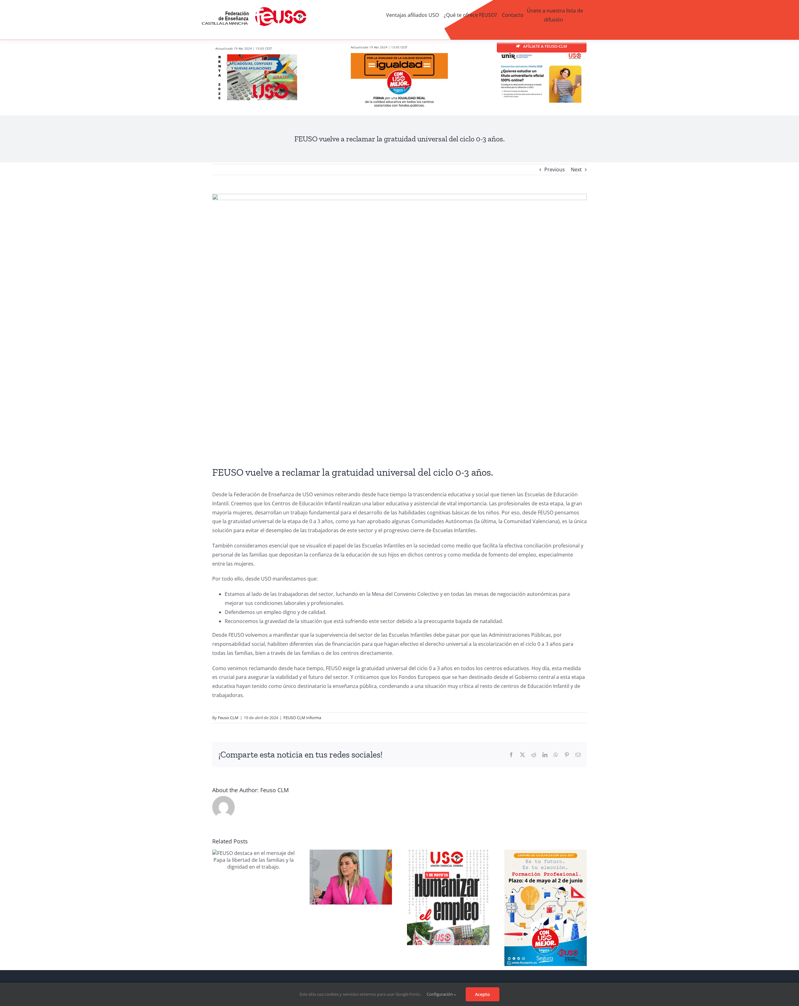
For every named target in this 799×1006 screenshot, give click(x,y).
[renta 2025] (256, 56)
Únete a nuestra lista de (555, 10)
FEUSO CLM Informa (302, 717)
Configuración (440, 994)
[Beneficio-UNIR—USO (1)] (541, 55)
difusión (553, 19)
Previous (554, 169)
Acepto (482, 994)
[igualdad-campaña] (399, 55)
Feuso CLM (228, 717)
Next (576, 169)
